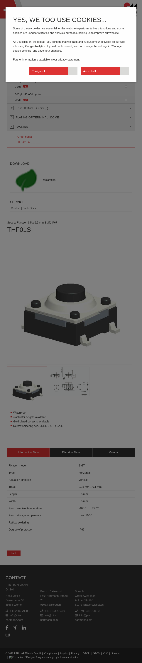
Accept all (89, 71)
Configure (38, 71)
